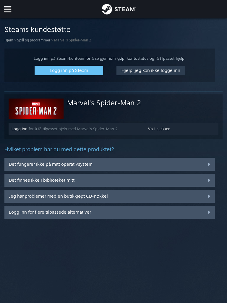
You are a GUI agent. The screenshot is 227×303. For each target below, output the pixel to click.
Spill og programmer (33, 40)
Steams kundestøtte (37, 29)
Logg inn (19, 128)
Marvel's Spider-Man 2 (104, 102)
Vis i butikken (159, 129)
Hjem (8, 40)
